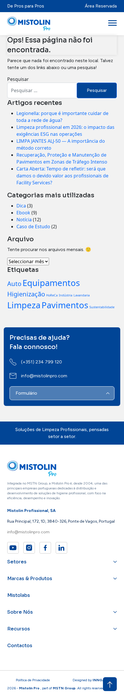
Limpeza (23, 305)
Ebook (23, 212)
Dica (21, 206)
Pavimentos (65, 305)
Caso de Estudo (33, 226)
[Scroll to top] (110, 684)
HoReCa (52, 295)
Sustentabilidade (101, 307)
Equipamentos (51, 283)
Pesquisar (18, 79)
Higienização (26, 294)
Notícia (24, 219)
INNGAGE (101, 680)
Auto (14, 283)
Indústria (65, 295)
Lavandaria (82, 295)
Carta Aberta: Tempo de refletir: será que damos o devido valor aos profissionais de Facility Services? (62, 176)
